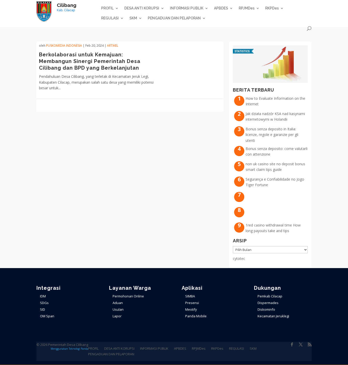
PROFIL (107, 8)
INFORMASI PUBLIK (186, 8)
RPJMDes (247, 8)
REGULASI (110, 18)
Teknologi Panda (78, 348)
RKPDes (272, 8)
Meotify (191, 309)
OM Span (47, 316)
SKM (133, 18)
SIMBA (190, 296)
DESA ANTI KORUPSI (141, 8)
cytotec (239, 258)
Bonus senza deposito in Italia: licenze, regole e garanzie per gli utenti (272, 135)
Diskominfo (266, 309)
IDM (43, 296)
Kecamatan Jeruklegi (273, 316)
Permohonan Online (128, 296)
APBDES (221, 8)
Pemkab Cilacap (270, 296)
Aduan (118, 302)
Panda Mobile (196, 316)
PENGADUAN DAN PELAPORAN (174, 18)
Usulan (118, 309)
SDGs (44, 302)
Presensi (192, 302)
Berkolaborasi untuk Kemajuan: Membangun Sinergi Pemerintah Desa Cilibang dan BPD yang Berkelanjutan (89, 61)
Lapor (117, 316)
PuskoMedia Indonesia (64, 45)
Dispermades (268, 302)
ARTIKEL (112, 45)
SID (42, 309)
